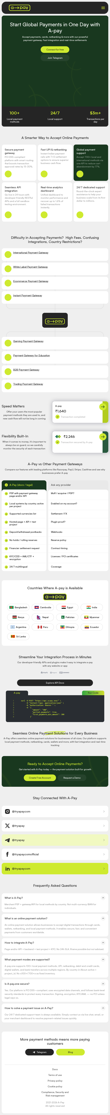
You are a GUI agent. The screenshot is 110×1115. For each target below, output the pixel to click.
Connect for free (55, 49)
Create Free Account (40, 777)
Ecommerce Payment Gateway (30, 281)
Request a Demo (72, 777)
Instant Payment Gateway (27, 295)
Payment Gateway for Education (31, 355)
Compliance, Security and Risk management (55, 1094)
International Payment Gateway (30, 252)
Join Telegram (55, 57)
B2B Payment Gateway (26, 369)
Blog (70, 1052)
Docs (55, 1069)
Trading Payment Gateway (28, 384)
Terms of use (55, 1075)
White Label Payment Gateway (30, 266)
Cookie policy (55, 1086)
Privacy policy (55, 1080)
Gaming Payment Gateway (28, 341)
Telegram (42, 1052)
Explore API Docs (55, 682)
